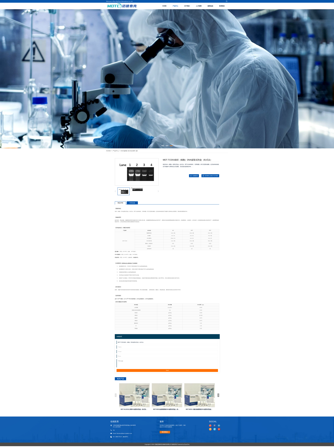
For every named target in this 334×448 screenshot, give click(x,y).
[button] (107, 79)
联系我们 (222, 6)
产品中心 (175, 6)
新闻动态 (210, 6)
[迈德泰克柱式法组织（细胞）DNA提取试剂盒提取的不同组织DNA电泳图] (136, 189)
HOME (108, 151)
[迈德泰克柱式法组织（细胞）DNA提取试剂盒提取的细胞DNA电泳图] (136, 172)
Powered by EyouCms (183, 444)
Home (164, 6)
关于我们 (187, 6)
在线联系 (195, 175)
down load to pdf (211, 175)
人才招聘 (199, 6)
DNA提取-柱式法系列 (128, 151)
